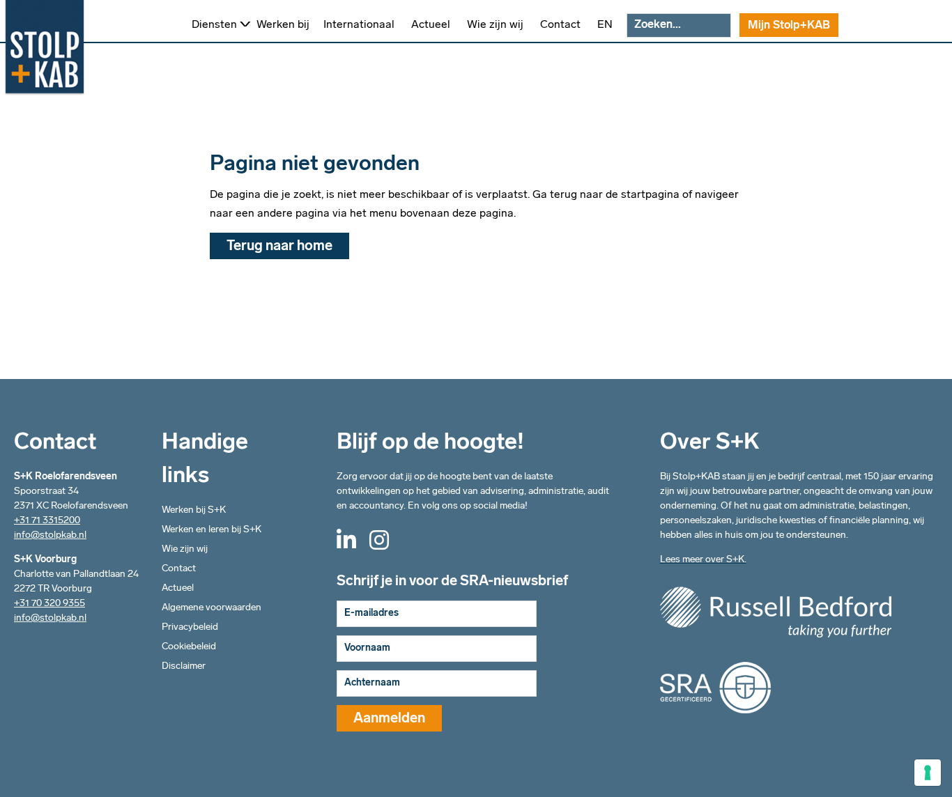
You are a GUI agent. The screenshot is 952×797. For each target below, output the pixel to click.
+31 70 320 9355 (49, 603)
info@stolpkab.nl (50, 535)
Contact (179, 569)
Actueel (178, 588)
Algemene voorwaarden (211, 608)
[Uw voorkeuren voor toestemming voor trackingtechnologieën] (927, 772)
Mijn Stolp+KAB (789, 25)
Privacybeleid (190, 627)
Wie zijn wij (185, 549)
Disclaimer (184, 666)
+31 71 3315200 (47, 521)
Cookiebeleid (189, 647)
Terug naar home (279, 247)
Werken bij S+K (194, 510)
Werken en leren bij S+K (211, 530)
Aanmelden (389, 719)
